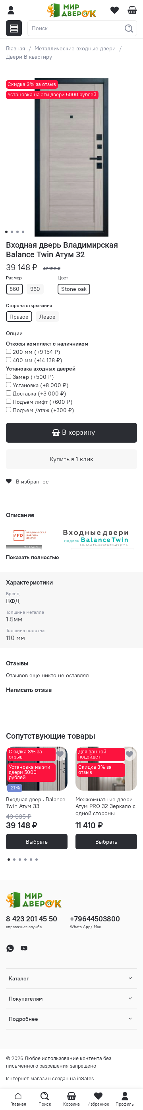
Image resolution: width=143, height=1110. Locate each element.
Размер (14, 278)
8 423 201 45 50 (31, 918)
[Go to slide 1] (6, 232)
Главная (15, 48)
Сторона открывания (29, 305)
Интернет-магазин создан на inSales (50, 1078)
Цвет (63, 278)
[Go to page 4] (25, 859)
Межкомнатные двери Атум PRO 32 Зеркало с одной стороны (105, 805)
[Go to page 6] (36, 859)
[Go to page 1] (9, 859)
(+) (36, 351)
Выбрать (37, 841)
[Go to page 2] (14, 859)
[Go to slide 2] (12, 232)
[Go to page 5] (31, 859)
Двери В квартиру (29, 56)
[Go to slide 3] (17, 232)
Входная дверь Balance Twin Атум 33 (36, 802)
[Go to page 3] (20, 859)
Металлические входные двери (75, 48)
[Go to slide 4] (23, 232)
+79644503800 (95, 918)
